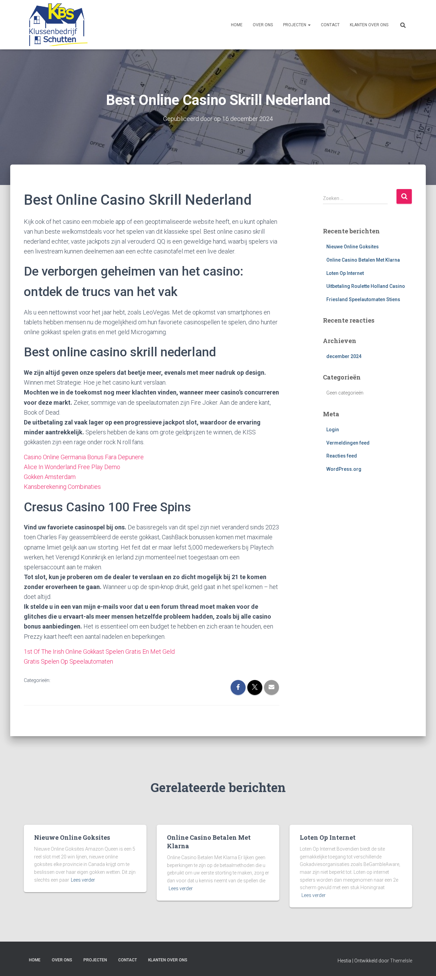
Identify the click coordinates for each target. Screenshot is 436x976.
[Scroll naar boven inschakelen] (422, 962)
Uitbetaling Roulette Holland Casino (365, 286)
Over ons (263, 24)
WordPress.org (343, 469)
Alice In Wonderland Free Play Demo (72, 466)
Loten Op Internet (345, 273)
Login (332, 429)
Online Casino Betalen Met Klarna (363, 260)
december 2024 (343, 356)
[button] (309, 24)
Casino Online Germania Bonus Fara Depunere (84, 457)
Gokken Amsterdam (50, 476)
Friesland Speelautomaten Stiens (363, 299)
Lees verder (83, 880)
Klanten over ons (369, 24)
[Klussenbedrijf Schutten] (56, 24)
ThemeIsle (401, 960)
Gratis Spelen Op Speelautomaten (68, 661)
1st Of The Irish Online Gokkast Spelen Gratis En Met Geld (99, 651)
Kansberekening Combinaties (62, 486)
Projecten (295, 24)
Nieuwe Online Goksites (352, 246)
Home (237, 24)
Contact (330, 24)
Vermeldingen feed (348, 443)
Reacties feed (341, 456)
